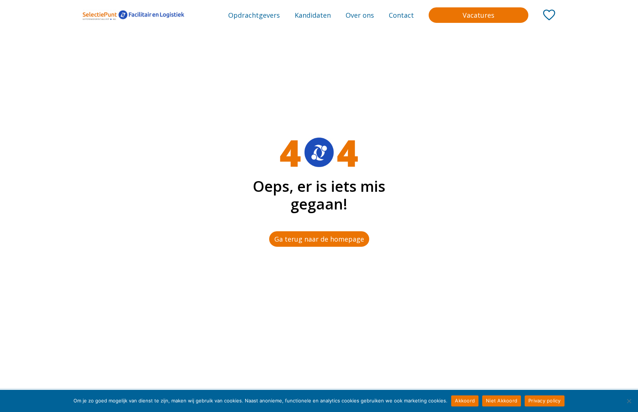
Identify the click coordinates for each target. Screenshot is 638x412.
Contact (401, 15)
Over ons (360, 15)
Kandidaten (313, 15)
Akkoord (465, 401)
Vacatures (478, 15)
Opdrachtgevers (254, 15)
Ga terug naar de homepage (319, 239)
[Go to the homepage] (133, 15)
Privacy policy (544, 401)
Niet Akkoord (501, 401)
